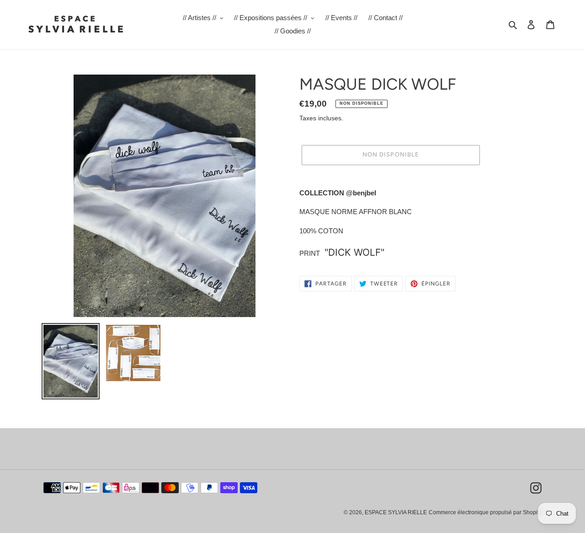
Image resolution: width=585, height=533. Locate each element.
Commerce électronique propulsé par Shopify (485, 512)
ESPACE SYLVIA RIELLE (396, 512)
